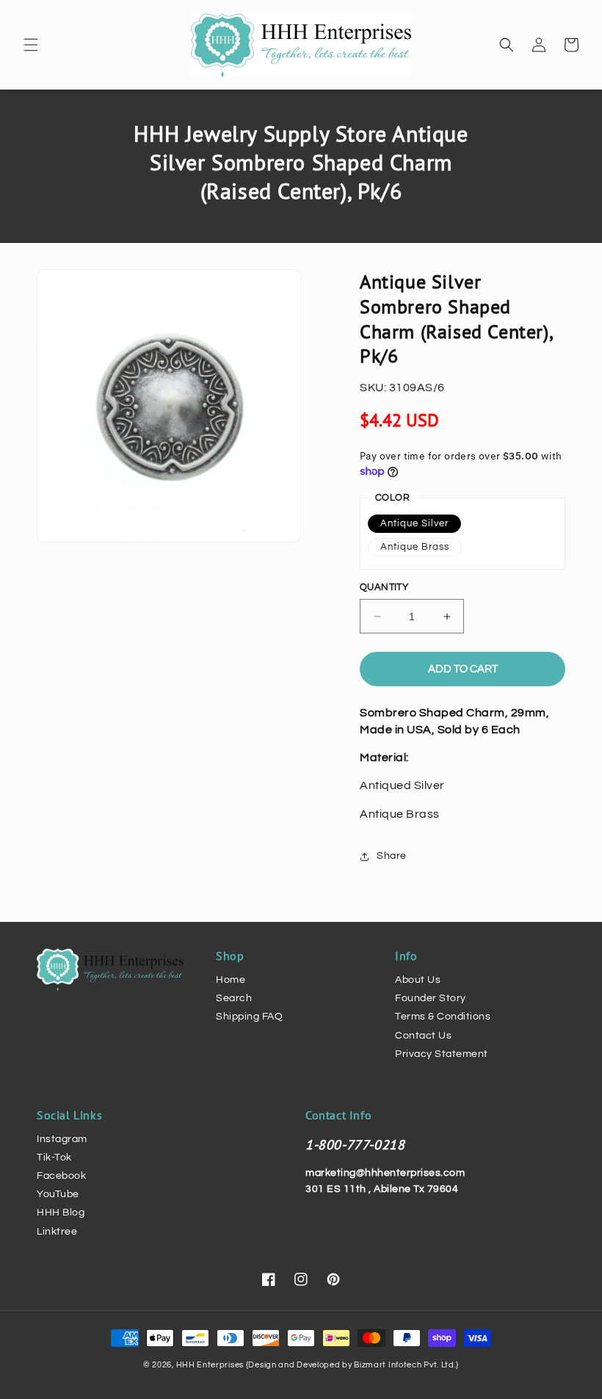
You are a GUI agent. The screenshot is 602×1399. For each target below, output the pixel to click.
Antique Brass (414, 547)
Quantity (384, 587)
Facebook (61, 1176)
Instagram (62, 1139)
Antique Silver (414, 523)
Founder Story (430, 998)
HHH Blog (60, 1212)
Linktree (57, 1232)
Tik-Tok (54, 1157)
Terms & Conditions (442, 1016)
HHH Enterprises (211, 1365)
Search (234, 998)
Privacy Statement (441, 1054)
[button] (31, 45)
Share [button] (392, 856)
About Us (417, 980)
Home (230, 980)
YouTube (58, 1194)
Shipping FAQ (249, 1016)
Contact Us (423, 1036)
